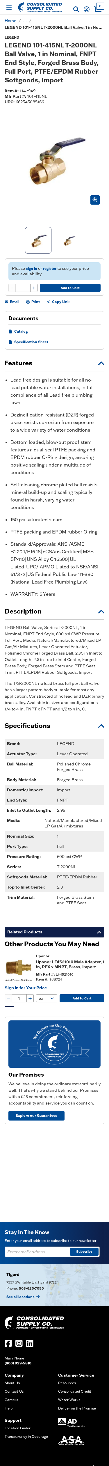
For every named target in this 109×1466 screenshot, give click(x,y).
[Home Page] (40, 7)
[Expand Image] (95, 200)
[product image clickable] (19, 967)
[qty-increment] (33, 288)
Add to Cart (70, 288)
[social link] (8, 1343)
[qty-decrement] (12, 288)
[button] (76, 9)
